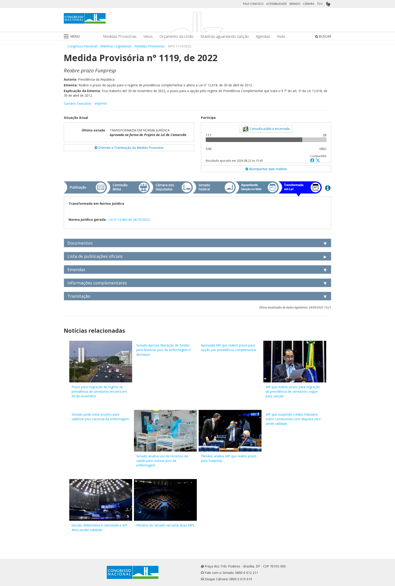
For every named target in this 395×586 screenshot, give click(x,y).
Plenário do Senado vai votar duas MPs (165, 525)
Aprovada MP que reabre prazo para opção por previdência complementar (228, 347)
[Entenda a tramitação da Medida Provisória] (328, 187)
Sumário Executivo (77, 103)
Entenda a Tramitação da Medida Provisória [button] (130, 147)
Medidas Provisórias (119, 36)
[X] (318, 160)
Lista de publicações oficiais (95, 256)
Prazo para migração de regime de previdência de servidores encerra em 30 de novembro (99, 391)
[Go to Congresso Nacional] (85, 18)
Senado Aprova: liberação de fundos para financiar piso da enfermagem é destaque (163, 350)
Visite (281, 36)
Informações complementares (97, 283)
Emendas (76, 269)
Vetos (148, 36)
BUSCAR (324, 36)
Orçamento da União (177, 36)
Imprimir (101, 103)
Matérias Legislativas (115, 46)
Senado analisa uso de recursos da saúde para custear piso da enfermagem (162, 460)
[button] (313, 160)
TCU (320, 4)
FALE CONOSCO (253, 4)
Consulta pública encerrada (269, 128)
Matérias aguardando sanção (224, 36)
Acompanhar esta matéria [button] (267, 168)
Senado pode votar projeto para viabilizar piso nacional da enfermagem (100, 416)
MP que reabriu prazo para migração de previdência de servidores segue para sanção (293, 391)
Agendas (263, 36)
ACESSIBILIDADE (276, 4)
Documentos (80, 243)
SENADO (294, 4)
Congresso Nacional (82, 46)
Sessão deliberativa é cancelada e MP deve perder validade (99, 527)
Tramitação (78, 296)
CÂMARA (308, 4)
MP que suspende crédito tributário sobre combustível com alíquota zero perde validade (293, 419)
